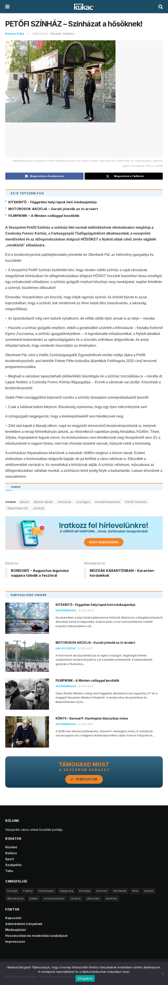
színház (38, 508)
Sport (9, 859)
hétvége (85, 890)
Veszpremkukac (66, 610)
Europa (12, 890)
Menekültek (15, 898)
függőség (66, 890)
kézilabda (119, 890)
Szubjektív (13, 865)
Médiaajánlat (15, 930)
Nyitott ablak (43, 502)
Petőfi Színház (136, 502)
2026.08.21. (86, 648)
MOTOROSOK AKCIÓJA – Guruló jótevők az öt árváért (53, 209)
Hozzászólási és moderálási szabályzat (36, 935)
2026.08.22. (88, 610)
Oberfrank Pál (17, 508)
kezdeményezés (107, 502)
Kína (135, 890)
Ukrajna (75, 898)
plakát (34, 898)
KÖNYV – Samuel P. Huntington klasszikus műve (92, 718)
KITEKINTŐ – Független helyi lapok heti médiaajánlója (52, 202)
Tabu (9, 871)
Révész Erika (14, 33)
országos (83, 502)
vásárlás (111, 898)
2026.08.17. (87, 686)
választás (93, 898)
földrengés (46, 890)
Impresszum (15, 941)
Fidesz (28, 890)
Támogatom (85, 779)
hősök (24, 502)
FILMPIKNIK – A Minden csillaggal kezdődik (43, 216)
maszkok (64, 502)
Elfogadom (85, 978)
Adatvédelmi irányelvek (23, 924)
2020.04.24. (40, 33)
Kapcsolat (13, 918)
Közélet (55, 33)
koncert (101, 890)
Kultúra (68, 33)
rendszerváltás (54, 898)
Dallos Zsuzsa (65, 648)
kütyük (148, 890)
